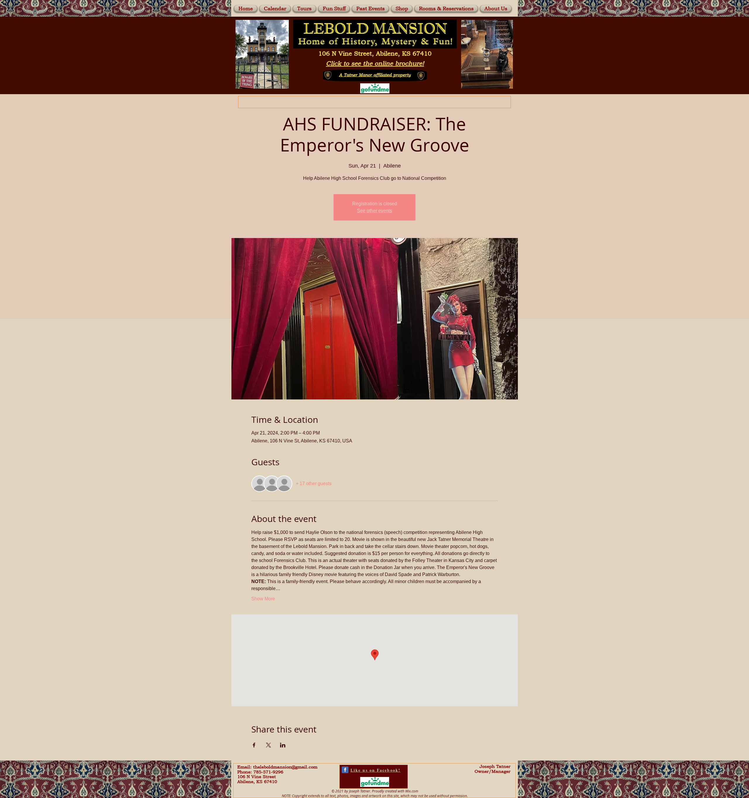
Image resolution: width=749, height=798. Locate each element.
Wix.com (411, 791)
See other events (374, 210)
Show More (263, 598)
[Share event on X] (268, 745)
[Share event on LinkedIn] (283, 745)
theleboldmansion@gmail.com (285, 767)
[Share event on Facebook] (254, 745)
